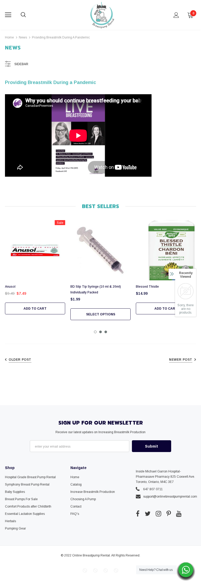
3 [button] (105, 332)
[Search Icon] (28, 15)
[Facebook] (137, 513)
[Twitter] (147, 513)
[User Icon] (176, 15)
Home (9, 37)
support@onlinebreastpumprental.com (170, 496)
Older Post (20, 359)
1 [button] (95, 332)
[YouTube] (179, 513)
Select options (100, 314)
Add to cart (35, 308)
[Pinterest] (168, 513)
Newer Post (180, 359)
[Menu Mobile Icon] (8, 15)
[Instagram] (158, 513)
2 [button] (100, 332)
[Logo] (101, 14)
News (23, 37)
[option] (35, 267)
